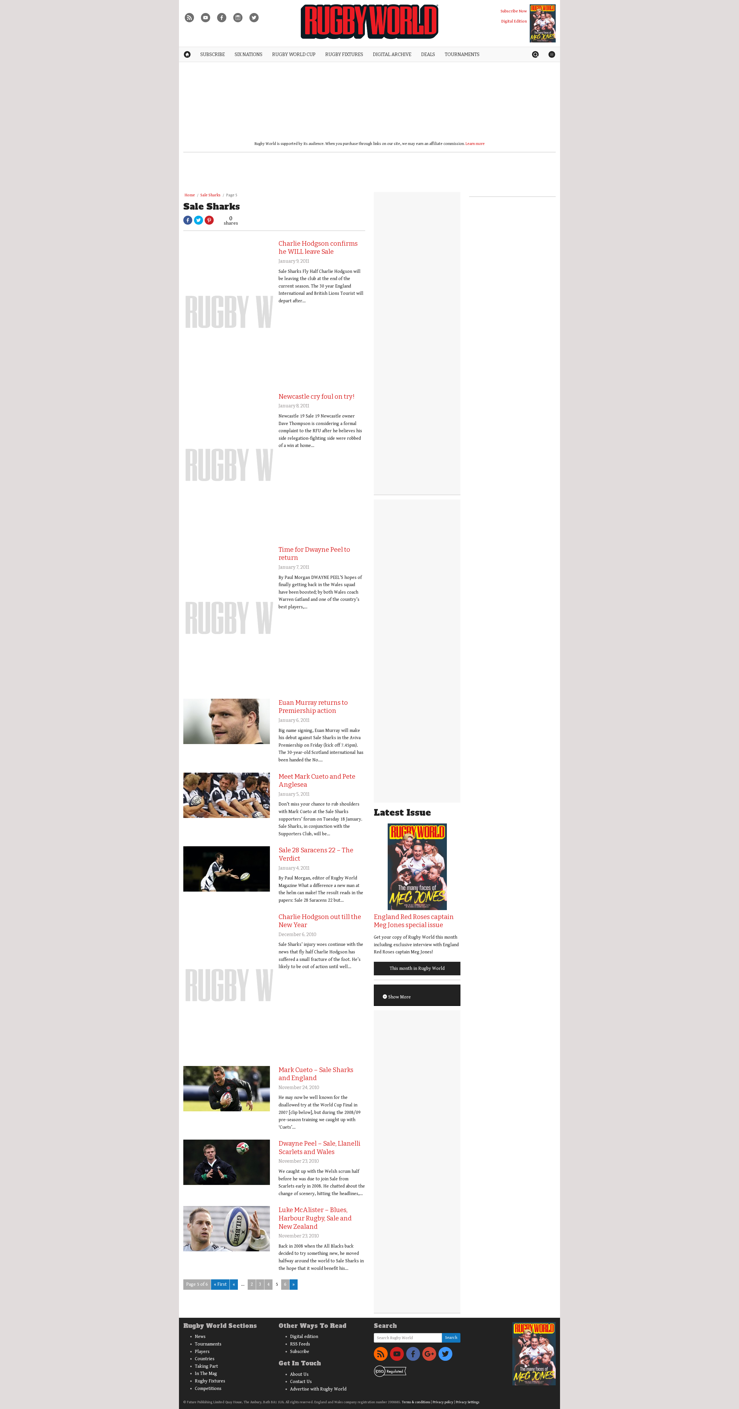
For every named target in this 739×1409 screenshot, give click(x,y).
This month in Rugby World (417, 968)
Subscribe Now (514, 11)
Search (451, 1337)
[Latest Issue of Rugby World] (543, 23)
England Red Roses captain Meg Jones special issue (414, 921)
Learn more (475, 143)
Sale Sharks (210, 195)
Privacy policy (443, 1402)
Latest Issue (402, 813)
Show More (399, 997)
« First (220, 1284)
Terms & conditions (416, 1402)
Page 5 (231, 195)
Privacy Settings (467, 1402)
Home (189, 195)
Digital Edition (514, 21)
